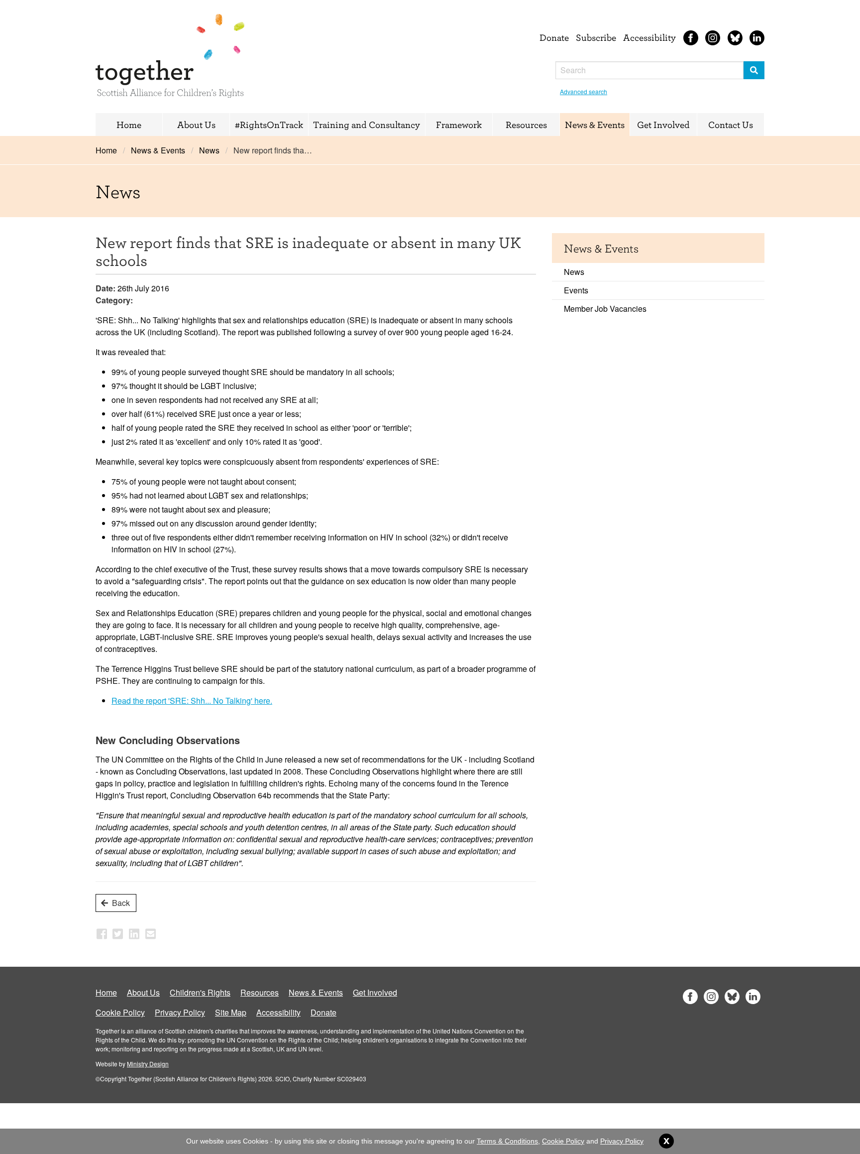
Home (128, 124)
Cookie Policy (120, 1012)
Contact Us (730, 124)
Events (576, 290)
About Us (196, 124)
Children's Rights (200, 992)
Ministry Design (148, 1063)
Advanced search (583, 91)
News (209, 150)
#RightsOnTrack (269, 124)
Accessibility (649, 37)
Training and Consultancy (366, 124)
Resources (526, 124)
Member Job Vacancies (605, 308)
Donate (554, 37)
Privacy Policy (180, 1012)
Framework (459, 124)
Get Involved (663, 124)
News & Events (595, 124)
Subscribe (596, 37)
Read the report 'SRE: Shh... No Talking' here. (191, 700)
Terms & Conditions (507, 1141)
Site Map (230, 1012)
